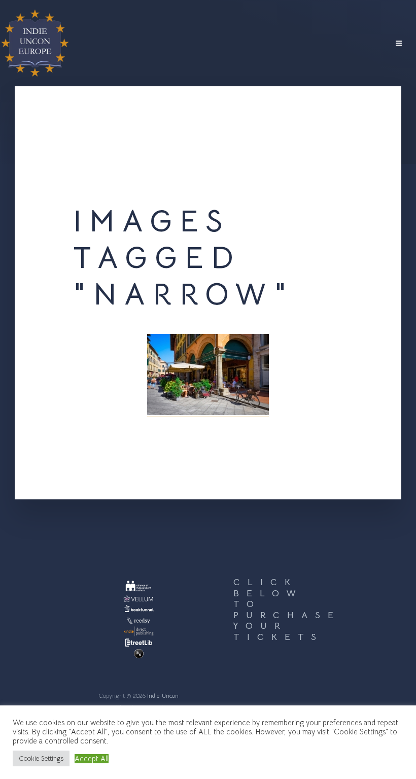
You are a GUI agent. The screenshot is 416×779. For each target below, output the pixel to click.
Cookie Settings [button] (41, 758)
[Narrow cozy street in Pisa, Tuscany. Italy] (208, 375)
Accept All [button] (92, 758)
